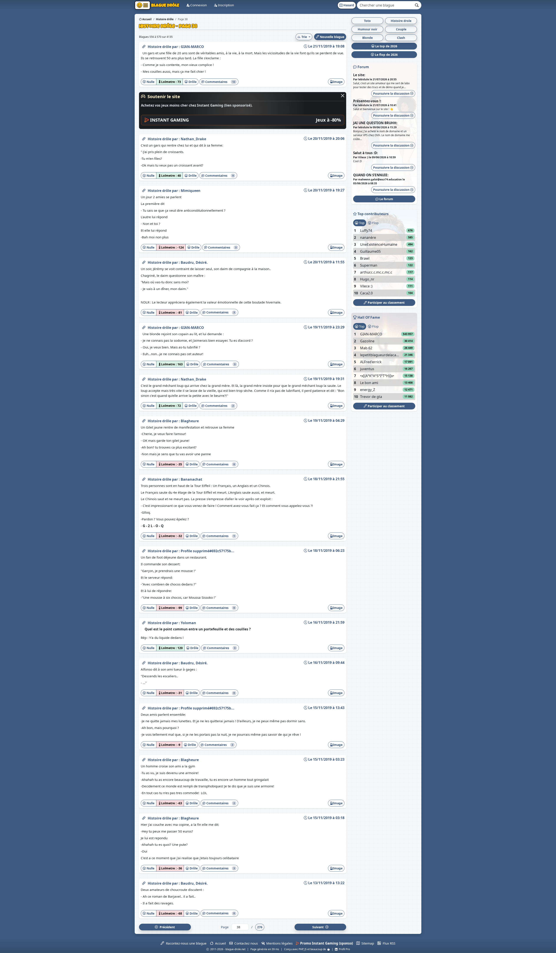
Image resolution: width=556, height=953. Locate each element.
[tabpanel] (384, 262)
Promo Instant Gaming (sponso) (326, 943)
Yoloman (188, 622)
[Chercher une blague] (416, 5)
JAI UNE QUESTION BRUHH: (375, 123)
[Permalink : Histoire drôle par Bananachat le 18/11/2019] (144, 478)
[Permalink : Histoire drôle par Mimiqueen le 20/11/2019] (144, 190)
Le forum (386, 199)
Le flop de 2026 (386, 55)
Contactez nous (245, 943)
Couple (401, 29)
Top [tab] (361, 223)
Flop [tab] (375, 223)
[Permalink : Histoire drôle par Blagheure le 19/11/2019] (144, 420)
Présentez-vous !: (367, 101)
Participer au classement (386, 302)
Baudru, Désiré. (194, 262)
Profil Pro (344, 949)
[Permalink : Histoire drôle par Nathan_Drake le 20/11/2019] (144, 138)
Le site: (359, 75)
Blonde (367, 38)
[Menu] (142, 5)
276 (259, 927)
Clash (401, 38)
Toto (367, 21)
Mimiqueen (190, 190)
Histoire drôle (160, 46)
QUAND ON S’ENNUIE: (370, 175)
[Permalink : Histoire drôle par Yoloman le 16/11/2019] (144, 622)
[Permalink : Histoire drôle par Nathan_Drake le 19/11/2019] (144, 378)
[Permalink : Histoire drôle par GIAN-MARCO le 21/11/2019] (144, 46)
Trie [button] (304, 37)
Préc (166, 927)
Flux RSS (388, 943)
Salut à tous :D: (365, 153)
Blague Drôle (164, 5)
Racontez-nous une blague (185, 943)
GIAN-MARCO (192, 46)
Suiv (318, 927)
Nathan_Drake (193, 139)
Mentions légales (279, 943)
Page (225, 927)
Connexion (198, 5)
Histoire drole (401, 21)
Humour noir (367, 29)
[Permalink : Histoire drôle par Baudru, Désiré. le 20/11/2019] (144, 261)
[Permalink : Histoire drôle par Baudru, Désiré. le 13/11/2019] (144, 882)
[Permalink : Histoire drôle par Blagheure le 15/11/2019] (144, 759)
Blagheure (190, 421)
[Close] (342, 95)
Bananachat (191, 479)
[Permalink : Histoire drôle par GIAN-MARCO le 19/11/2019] (144, 327)
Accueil (147, 19)
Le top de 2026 (385, 46)
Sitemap (367, 943)
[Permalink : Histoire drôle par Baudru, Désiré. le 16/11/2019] (144, 662)
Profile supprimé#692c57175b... (207, 551)
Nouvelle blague (331, 37)
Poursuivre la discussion (391, 93)
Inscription (225, 5)
